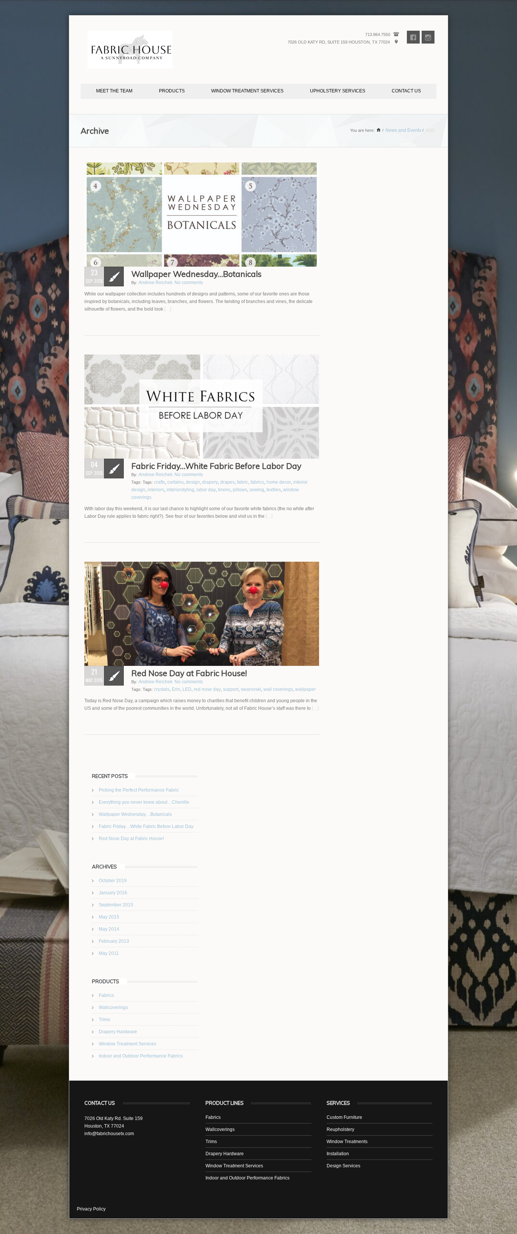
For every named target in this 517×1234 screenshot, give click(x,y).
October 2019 (113, 880)
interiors (156, 489)
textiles (273, 489)
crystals (162, 689)
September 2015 (116, 905)
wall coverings (278, 689)
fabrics (257, 482)
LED (187, 689)
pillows (240, 489)
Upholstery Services (337, 91)
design (193, 482)
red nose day (207, 689)
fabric (242, 482)
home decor (278, 482)
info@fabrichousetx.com (109, 1133)
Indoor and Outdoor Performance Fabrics (141, 1056)
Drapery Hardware (118, 1031)
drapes (227, 482)
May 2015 (109, 917)
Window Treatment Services (247, 91)
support (230, 689)
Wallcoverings (113, 1007)
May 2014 (109, 929)
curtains (175, 482)
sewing (256, 489)
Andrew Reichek (156, 282)
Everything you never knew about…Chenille (144, 802)
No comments (188, 282)
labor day (206, 489)
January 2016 (113, 892)
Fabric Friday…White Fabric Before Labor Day (146, 826)
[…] (167, 309)
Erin (176, 689)
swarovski (251, 689)
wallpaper (305, 689)
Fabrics (106, 995)
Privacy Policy (91, 1209)
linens (224, 489)
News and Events (403, 130)
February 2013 (114, 941)
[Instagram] (428, 37)
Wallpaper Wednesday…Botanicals (135, 814)
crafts (159, 482)
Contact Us (406, 91)
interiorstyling (180, 489)
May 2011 (109, 953)
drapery (210, 482)
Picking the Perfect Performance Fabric (139, 790)
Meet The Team (114, 91)
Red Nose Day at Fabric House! (131, 838)
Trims (104, 1019)
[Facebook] (413, 37)
